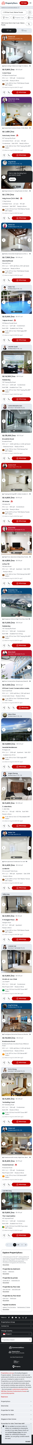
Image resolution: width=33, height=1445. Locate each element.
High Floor (5, 1298)
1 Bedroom (11, 1271)
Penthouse (13, 1298)
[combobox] (15, 12)
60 (18, 1245)
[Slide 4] (17, 123)
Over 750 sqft (6, 1289)
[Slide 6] (20, 249)
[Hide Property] (24, 43)
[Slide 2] (13, 123)
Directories (4, 1406)
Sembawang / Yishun (23, 1307)
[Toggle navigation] (30, 3)
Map (25, 31)
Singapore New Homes (8, 1419)
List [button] (10, 31)
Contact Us (5, 1326)
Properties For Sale (7, 1410)
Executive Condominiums (14, 1391)
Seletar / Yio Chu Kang (9, 1307)
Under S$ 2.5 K (15, 1280)
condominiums (16, 1389)
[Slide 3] (14, 61)
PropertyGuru (5, 1401)
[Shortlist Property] (28, 43)
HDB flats (3, 1391)
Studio (5, 1271)
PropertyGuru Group (8, 1322)
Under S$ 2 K (6, 1280)
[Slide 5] (18, 61)
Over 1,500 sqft (16, 1289)
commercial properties (7, 1393)
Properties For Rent (7, 1415)
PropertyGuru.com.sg (7, 1373)
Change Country (6, 1331)
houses (24, 1391)
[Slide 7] (21, 61)
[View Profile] (16, 38)
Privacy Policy (17, 1432)
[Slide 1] (11, 61)
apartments (24, 1389)
